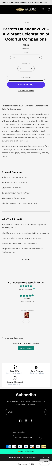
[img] (26, 286)
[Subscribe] (44, 412)
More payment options (26, 90)
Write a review (26, 348)
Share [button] (27, 260)
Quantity (26, 64)
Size (26, 52)
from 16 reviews (24, 289)
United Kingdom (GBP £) (24, 437)
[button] (3, 9)
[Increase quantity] (48, 457)
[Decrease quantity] (43, 457)
